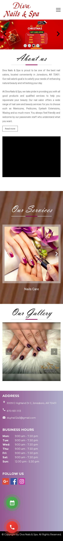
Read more (10, 128)
